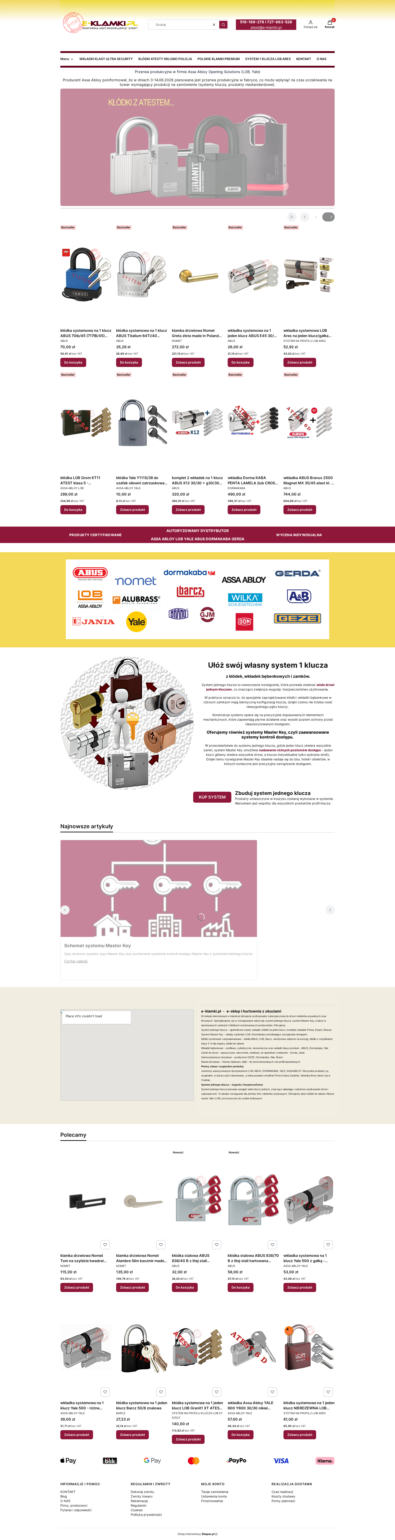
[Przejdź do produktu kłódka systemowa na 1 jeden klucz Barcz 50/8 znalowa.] (141, 1347)
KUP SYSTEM (212, 797)
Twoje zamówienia (214, 1492)
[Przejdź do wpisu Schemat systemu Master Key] (159, 888)
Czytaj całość (76, 961)
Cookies (137, 1510)
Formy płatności (283, 1501)
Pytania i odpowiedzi (75, 1510)
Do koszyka (73, 362)
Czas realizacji (282, 1492)
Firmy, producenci (73, 1505)
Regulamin (138, 1505)
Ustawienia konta (214, 1496)
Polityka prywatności (146, 1514)
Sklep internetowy (196, 1534)
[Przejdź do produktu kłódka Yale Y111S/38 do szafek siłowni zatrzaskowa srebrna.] (141, 422)
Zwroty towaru (141, 1496)
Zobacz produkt (188, 362)
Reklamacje (139, 1501)
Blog (63, 1496)
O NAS (65, 1501)
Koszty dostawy (283, 1496)
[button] (223, 25)
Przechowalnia (212, 1501)
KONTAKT (67, 1492)
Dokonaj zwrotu (142, 1492)
